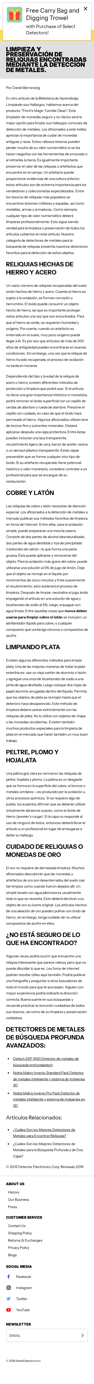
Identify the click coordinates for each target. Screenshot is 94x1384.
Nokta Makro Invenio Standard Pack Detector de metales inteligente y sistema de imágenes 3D (49, 1079)
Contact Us (17, 1225)
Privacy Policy (18, 1247)
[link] (47, 21)
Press (12, 1207)
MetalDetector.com (28, 1361)
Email (15, 1335)
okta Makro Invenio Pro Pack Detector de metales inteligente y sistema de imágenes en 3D (49, 1099)
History (13, 1192)
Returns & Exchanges (25, 1240)
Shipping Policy (20, 1233)
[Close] (85, 9)
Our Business (18, 1199)
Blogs (12, 1255)
